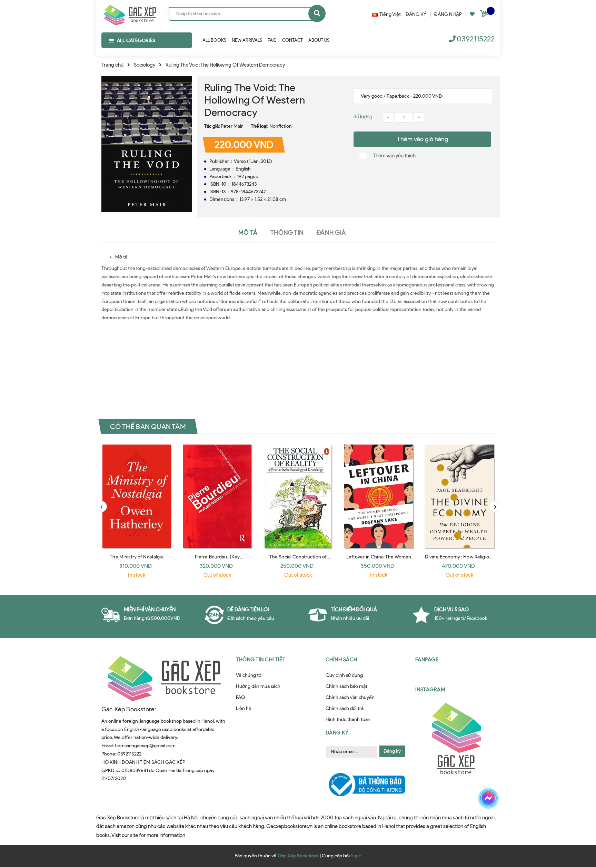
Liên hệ (243, 708)
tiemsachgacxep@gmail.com (145, 746)
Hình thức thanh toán (348, 719)
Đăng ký (392, 751)
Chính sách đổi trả (345, 708)
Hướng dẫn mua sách (258, 686)
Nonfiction (280, 126)
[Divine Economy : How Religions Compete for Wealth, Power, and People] (459, 496)
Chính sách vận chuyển (350, 697)
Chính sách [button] (341, 659)
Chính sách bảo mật (346, 686)
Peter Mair (232, 126)
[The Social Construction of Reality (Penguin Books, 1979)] (298, 496)
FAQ (240, 697)
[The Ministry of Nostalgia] (136, 496)
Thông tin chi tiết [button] (260, 659)
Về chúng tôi (249, 675)
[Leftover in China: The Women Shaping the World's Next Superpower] (379, 496)
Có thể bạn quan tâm (148, 426)
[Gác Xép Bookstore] (129, 13)
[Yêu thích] (472, 14)
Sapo (356, 856)
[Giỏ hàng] (484, 15)
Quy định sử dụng (344, 675)
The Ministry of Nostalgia (136, 557)
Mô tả (121, 257)
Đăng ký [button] (337, 733)
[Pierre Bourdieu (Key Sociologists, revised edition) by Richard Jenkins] (217, 496)
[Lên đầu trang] (497, 822)
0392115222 (476, 38)
